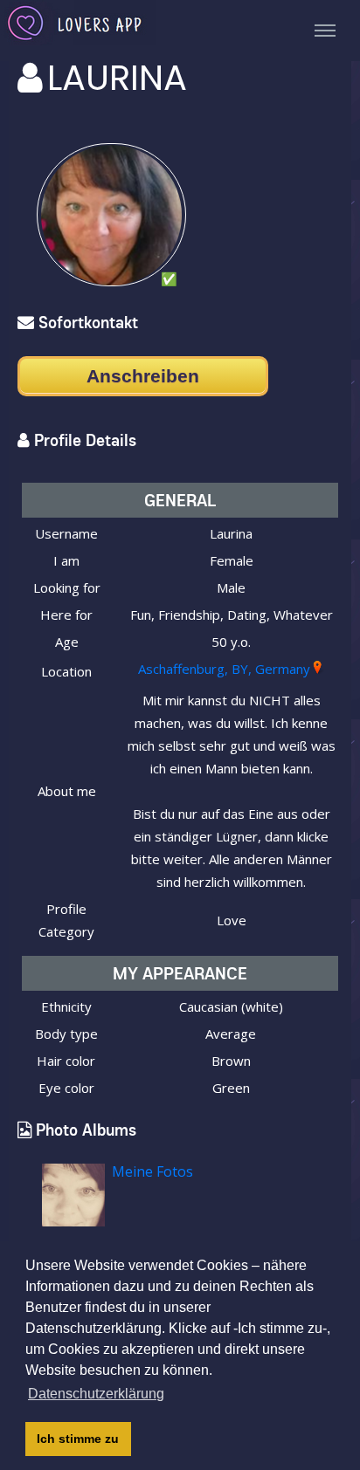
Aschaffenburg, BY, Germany (224, 668)
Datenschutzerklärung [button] (96, 1393)
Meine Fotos (152, 1171)
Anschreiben (143, 376)
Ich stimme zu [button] (78, 1439)
